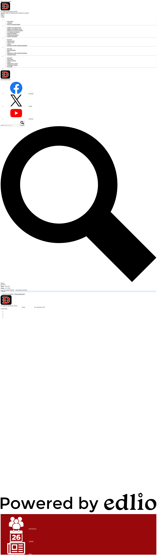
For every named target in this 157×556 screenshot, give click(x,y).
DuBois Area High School (14, 27)
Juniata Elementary (12, 33)
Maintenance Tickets (12, 63)
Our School (10, 21)
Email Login (7, 316)
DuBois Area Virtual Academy (15, 30)
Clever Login (10, 42)
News (30, 554)
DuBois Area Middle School (14, 29)
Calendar (9, 23)
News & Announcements (13, 24)
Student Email (10, 41)
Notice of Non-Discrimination (11, 311)
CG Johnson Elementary (13, 32)
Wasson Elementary (12, 36)
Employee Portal (11, 60)
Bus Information (11, 50)
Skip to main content (6, 1)
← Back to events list (7, 294)
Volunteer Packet (11, 54)
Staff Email (10, 59)
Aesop (9, 62)
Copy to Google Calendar (7, 290)
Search (2, 125)
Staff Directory (32, 528)
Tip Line (6, 317)
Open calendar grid (19, 294)
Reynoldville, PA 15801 (15, 307)
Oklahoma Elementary (13, 35)
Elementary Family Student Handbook (17, 45)
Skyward (9, 39)
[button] (6, 20)
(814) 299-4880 (30, 307)
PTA (8, 51)
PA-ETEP (9, 66)
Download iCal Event (21, 290)
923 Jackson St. (5, 307)
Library (9, 44)
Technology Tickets (12, 65)
